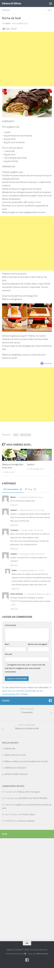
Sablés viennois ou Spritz (15, 755)
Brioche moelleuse (27, 821)
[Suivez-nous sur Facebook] (50, 700)
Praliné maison (29, 814)
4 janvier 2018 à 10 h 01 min (32, 530)
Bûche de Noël (25, 435)
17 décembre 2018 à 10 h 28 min (38, 594)
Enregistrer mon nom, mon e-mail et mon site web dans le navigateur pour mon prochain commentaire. (25, 668)
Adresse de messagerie (38, 644)
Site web (8, 654)
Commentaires (13, 489)
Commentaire (10, 625)
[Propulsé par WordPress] (25, 954)
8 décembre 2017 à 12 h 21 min (32, 510)
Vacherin (30, 464)
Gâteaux (6, 10)
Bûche (16, 435)
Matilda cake (10, 748)
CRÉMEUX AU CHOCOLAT (16, 768)
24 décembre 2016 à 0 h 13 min (30, 497)
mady (8, 23)
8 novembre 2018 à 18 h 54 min (32, 554)
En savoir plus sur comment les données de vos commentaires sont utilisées (27, 690)
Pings (31, 489)
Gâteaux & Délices (11, 3)
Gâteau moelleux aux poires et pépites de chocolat (26, 761)
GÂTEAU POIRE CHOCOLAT (16, 774)
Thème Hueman (42, 954)
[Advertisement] (27, 59)
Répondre (14, 505)
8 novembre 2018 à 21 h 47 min (31, 570)
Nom (7, 644)
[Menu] (50, 3)
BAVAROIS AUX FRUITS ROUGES (33, 798)
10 (50, 452)
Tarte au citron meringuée (28, 792)
